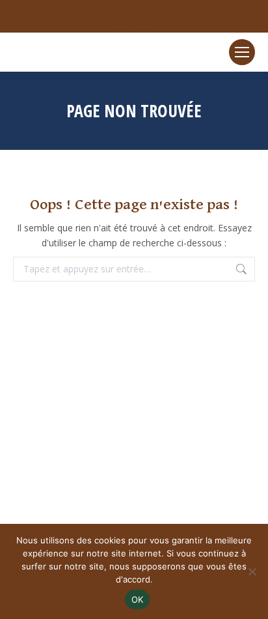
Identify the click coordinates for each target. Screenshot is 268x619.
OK (137, 599)
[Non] (251, 571)
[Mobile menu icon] (242, 52)
